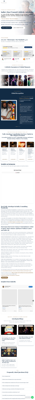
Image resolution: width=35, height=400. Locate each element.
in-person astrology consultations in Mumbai (10, 282)
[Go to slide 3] (16, 133)
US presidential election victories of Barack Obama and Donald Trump (17, 277)
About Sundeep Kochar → (19, 27)
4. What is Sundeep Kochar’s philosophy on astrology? (10, 392)
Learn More (5, 166)
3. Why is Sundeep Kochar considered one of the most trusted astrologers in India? (15, 389)
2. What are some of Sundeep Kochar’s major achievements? (11, 386)
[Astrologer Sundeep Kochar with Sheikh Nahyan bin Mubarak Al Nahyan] (4, 80)
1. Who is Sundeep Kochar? (6, 383)
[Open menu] (33, 2)
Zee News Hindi (19, 229)
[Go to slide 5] (18, 133)
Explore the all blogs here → (20, 329)
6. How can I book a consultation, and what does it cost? (11, 399)
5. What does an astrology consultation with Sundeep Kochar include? (13, 396)
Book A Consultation (6, 27)
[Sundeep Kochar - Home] (3, 2)
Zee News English (11, 229)
